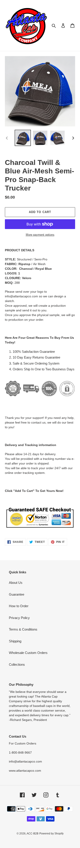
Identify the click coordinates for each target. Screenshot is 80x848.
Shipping (15, 641)
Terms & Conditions (23, 629)
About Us (15, 582)
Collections (17, 664)
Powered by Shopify (51, 833)
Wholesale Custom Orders (28, 653)
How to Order (18, 606)
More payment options (40, 234)
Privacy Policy (19, 618)
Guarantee (16, 594)
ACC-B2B (32, 833)
